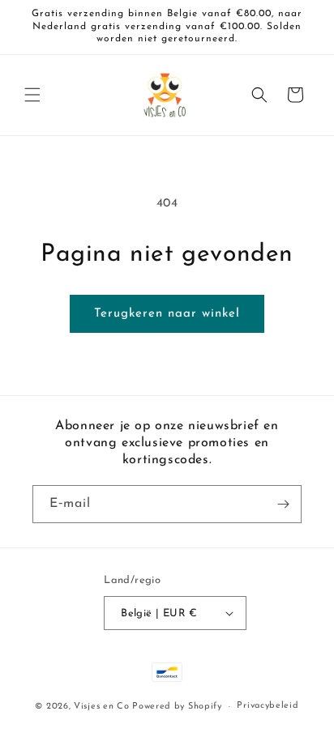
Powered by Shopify (177, 706)
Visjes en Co (101, 706)
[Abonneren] (283, 504)
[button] (32, 95)
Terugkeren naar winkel (167, 314)
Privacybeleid (267, 705)
